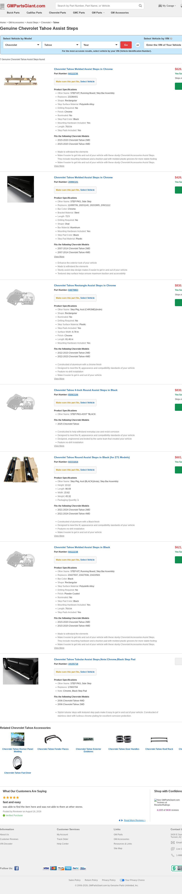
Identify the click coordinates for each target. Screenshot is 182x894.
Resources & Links (123, 844)
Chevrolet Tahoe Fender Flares (53, 749)
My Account (62, 834)
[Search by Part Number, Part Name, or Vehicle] (140, 6)
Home (3, 22)
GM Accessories (120, 12)
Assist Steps (32, 22)
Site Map (118, 848)
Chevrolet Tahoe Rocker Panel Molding (17, 750)
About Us (4, 834)
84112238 (73, 552)
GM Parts (118, 834)
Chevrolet (45, 22)
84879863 (73, 290)
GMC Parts (79, 12)
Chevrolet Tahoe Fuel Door (17, 773)
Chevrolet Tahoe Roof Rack (159, 749)
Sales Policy (75, 880)
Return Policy (91, 880)
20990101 (73, 182)
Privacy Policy (109, 880)
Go (126, 44)
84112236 (73, 73)
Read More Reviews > (135, 820)
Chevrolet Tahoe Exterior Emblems (88, 750)
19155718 (73, 664)
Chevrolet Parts (57, 12)
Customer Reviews (9, 839)
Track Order (62, 839)
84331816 (73, 462)
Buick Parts (13, 12)
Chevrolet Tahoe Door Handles (123, 749)
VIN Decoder (6, 844)
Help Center (63, 844)
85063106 (73, 394)
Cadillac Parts (34, 12)
